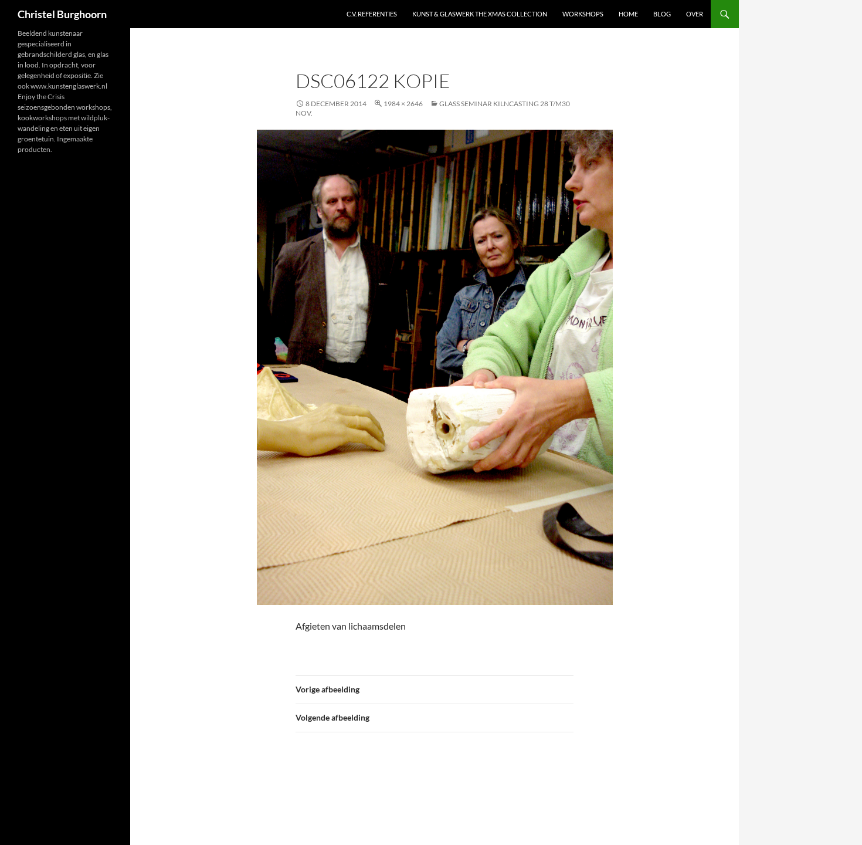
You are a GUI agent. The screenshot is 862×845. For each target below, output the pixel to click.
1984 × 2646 (403, 103)
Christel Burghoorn (62, 14)
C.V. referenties (372, 14)
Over (694, 14)
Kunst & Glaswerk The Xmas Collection (479, 14)
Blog (662, 14)
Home (628, 14)
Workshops (582, 14)
